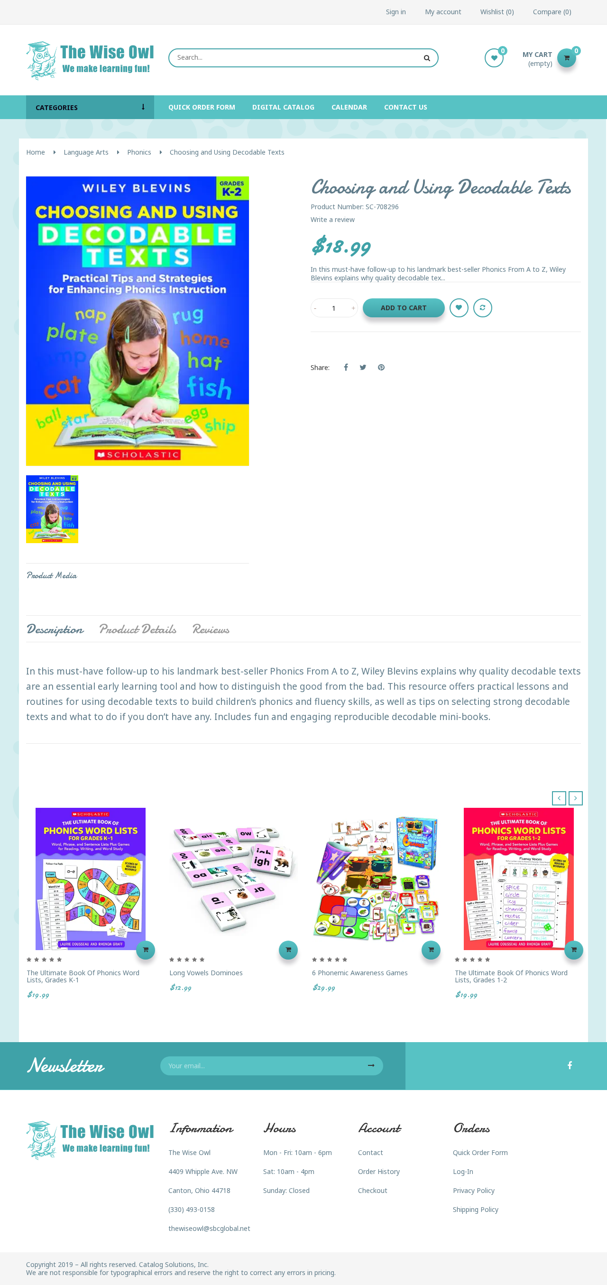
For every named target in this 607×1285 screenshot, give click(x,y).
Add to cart (404, 307)
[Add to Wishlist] (459, 307)
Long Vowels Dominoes (206, 972)
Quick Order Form (480, 1152)
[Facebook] (569, 1066)
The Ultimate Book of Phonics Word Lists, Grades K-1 (83, 976)
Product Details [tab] (137, 629)
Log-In (463, 1171)
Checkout (372, 1190)
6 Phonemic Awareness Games (360, 972)
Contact (370, 1152)
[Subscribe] (371, 1065)
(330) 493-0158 (191, 1209)
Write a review (333, 219)
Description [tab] (54, 629)
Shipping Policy (475, 1209)
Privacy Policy (474, 1190)
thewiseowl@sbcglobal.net (209, 1228)
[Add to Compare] (482, 307)
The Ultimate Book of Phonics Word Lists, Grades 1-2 (511, 976)
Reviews (210, 629)
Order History (379, 1171)
